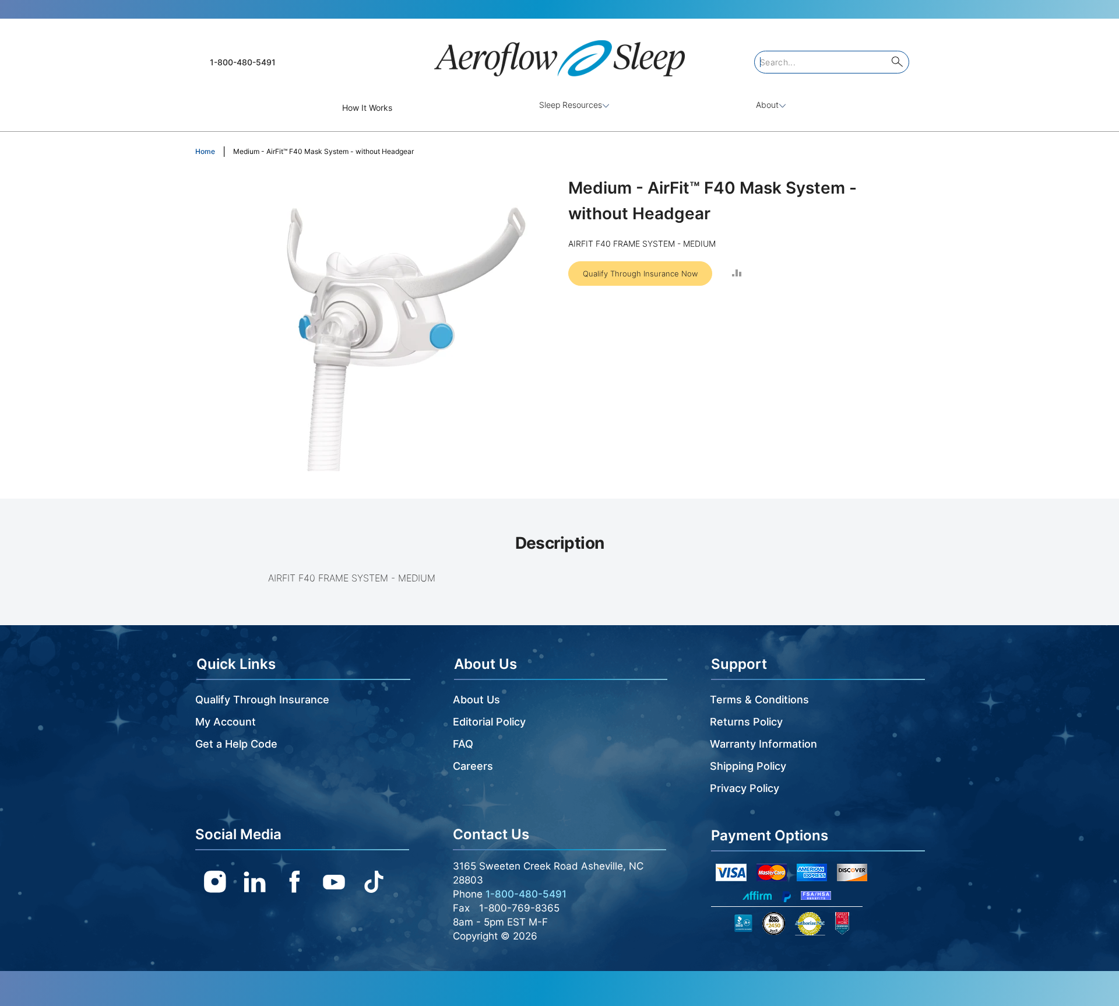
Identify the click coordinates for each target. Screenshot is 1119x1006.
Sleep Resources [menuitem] (570, 105)
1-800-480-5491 (243, 62)
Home (205, 151)
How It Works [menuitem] (367, 108)
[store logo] (559, 53)
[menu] (559, 108)
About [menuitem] (767, 105)
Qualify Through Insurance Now (640, 273)
